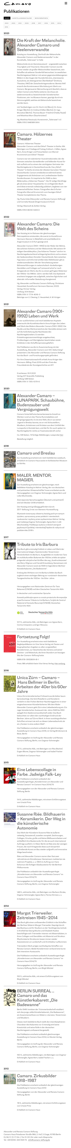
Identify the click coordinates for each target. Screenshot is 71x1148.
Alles (7, 18)
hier (61, 435)
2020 (27, 23)
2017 (40, 23)
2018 (33, 23)
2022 (13, 23)
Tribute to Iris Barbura (37, 545)
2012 (6, 27)
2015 (52, 23)
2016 (46, 23)
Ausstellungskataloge (22, 18)
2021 (20, 23)
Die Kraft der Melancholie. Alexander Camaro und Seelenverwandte (41, 45)
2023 (7, 23)
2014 (59, 23)
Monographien (41, 18)
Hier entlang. (59, 664)
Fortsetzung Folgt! (33, 637)
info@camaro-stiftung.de (39, 1140)
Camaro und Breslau (36, 453)
